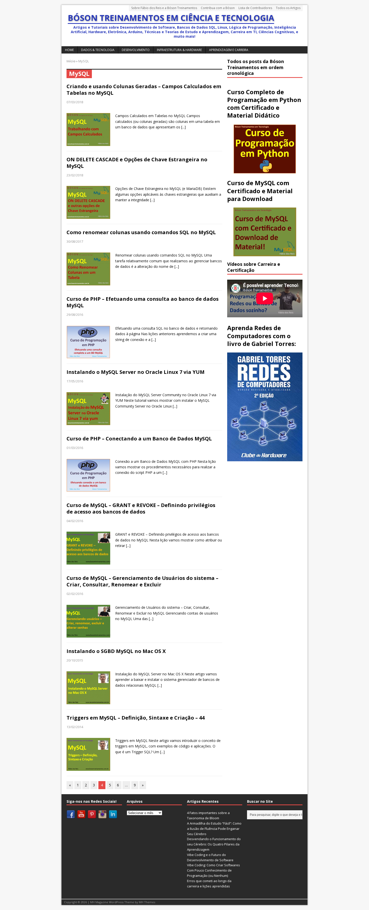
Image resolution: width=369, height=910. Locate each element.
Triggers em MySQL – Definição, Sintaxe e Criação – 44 (136, 717)
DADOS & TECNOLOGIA (97, 50)
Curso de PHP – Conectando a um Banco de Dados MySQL (139, 438)
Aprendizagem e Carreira (228, 50)
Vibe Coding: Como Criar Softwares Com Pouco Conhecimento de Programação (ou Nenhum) (213, 870)
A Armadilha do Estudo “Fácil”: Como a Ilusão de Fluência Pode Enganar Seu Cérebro (214, 828)
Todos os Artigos (288, 8)
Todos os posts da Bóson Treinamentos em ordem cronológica (255, 67)
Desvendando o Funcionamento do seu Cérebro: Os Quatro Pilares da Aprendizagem (214, 844)
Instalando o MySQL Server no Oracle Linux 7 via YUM (136, 372)
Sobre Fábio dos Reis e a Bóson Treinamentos (164, 8)
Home (69, 50)
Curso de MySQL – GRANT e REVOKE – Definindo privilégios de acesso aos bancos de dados (141, 508)
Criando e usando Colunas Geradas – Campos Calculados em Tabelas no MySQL (144, 89)
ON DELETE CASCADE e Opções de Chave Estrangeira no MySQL (137, 162)
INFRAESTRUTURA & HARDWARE (179, 50)
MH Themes (147, 902)
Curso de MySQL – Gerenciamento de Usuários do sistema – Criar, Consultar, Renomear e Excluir (142, 581)
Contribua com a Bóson (218, 8)
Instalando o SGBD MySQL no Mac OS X (116, 651)
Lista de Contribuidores (255, 8)
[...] (183, 127)
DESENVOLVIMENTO (136, 50)
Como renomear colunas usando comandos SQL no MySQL (141, 232)
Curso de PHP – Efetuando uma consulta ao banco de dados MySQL (143, 302)
